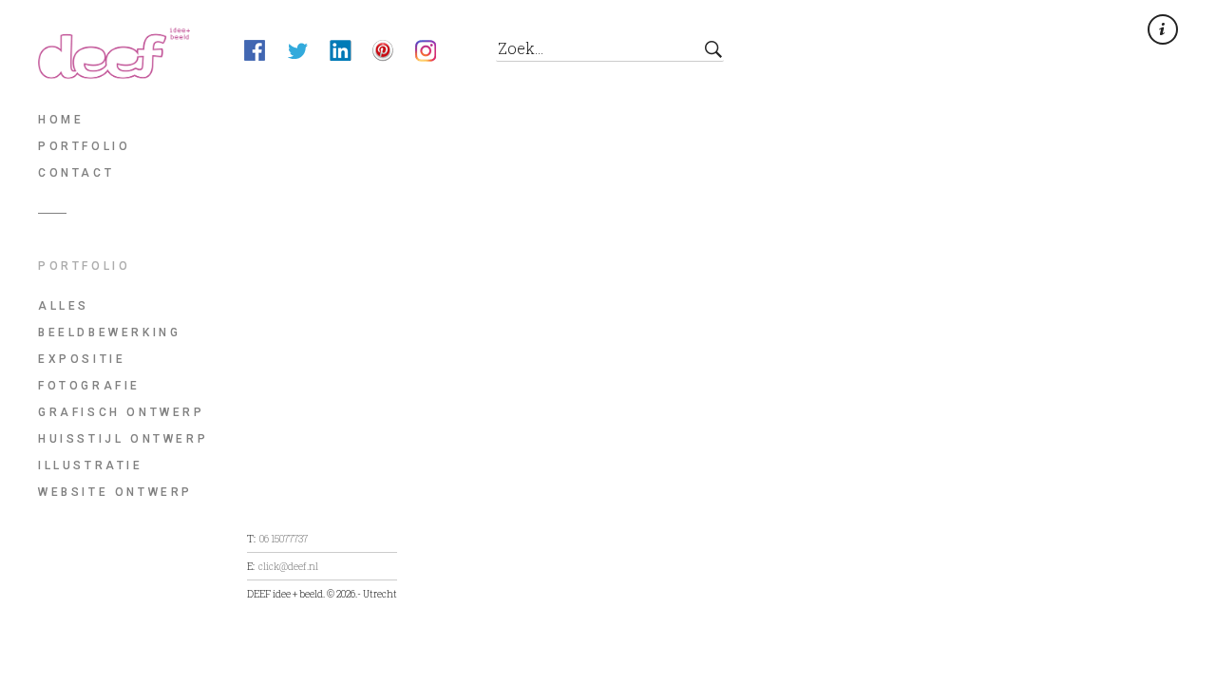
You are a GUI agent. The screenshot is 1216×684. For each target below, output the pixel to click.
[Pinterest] (393, 53)
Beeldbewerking (109, 332)
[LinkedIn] (351, 53)
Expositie (81, 359)
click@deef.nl (288, 566)
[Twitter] (308, 53)
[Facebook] (265, 53)
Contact (76, 173)
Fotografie (89, 385)
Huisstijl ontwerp (123, 439)
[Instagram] (436, 53)
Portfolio (84, 146)
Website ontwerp (115, 492)
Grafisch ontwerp (121, 412)
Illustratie (90, 465)
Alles (63, 306)
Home (61, 119)
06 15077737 (283, 538)
